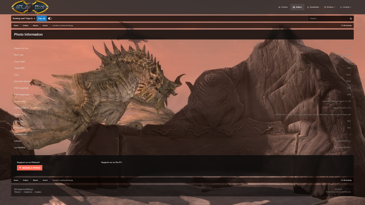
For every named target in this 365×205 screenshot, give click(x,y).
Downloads (314, 7)
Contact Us (28, 192)
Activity (346, 7)
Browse (330, 7)
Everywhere (339, 19)
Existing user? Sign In (23, 18)
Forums (284, 7)
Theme (17, 192)
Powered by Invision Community (338, 192)
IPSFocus (29, 189)
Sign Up (41, 18)
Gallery (299, 7)
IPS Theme (18, 189)
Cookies (38, 192)
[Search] (351, 18)
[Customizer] (50, 18)
